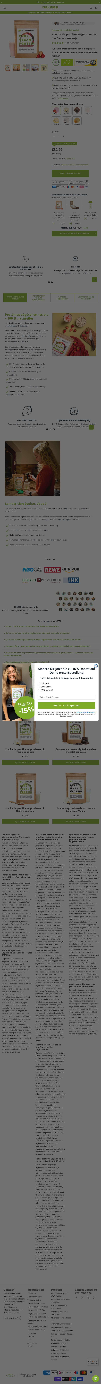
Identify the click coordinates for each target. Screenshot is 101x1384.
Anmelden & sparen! (66, 705)
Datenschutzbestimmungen (85, 712)
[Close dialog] (96, 666)
